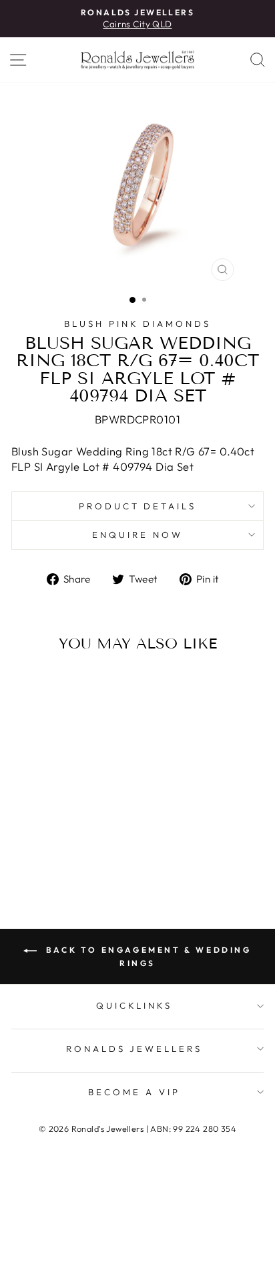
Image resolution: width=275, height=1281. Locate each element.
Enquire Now (137, 534)
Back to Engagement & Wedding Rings (146, 956)
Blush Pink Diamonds (138, 323)
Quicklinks (134, 1005)
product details (138, 506)
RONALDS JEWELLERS (134, 1048)
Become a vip (134, 1092)
